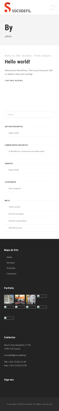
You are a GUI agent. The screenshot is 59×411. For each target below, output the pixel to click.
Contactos (11, 273)
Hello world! (17, 62)
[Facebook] (5, 387)
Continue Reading (14, 81)
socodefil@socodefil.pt (15, 355)
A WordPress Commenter (20, 151)
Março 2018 (14, 170)
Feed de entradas (16, 214)
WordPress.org (15, 228)
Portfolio (11, 268)
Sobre (9, 257)
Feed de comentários (18, 221)
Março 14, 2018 (12, 55)
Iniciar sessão (14, 207)
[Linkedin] (10, 387)
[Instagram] (15, 387)
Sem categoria (43, 55)
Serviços (11, 262)
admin (28, 55)
